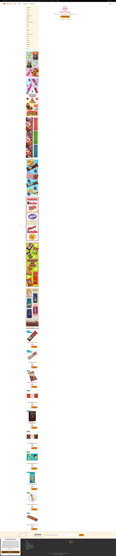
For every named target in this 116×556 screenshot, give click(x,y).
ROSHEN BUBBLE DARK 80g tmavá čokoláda (32, 443)
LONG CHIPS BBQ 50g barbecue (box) (32, 524)
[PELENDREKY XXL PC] (32, 137)
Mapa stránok (69, 19)
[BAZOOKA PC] (32, 97)
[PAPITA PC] (32, 177)
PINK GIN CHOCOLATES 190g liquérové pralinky (32, 423)
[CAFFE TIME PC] (32, 307)
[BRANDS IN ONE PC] (32, 219)
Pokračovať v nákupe (65, 16)
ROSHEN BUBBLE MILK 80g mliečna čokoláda (32, 402)
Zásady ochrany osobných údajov (64, 553)
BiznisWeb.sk (61, 554)
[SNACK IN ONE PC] (32, 264)
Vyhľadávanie (62, 19)
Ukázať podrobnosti (10, 554)
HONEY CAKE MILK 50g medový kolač (32, 382)
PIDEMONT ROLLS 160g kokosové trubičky (32, 484)
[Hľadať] (105, 4)
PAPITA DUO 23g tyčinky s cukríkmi (32, 342)
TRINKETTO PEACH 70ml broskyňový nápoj (32, 505)
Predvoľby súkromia (56, 553)
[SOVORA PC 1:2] (32, 64)
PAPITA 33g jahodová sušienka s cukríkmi (32, 362)
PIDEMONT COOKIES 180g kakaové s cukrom (32, 464)
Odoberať (81, 535)
